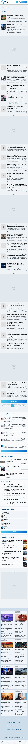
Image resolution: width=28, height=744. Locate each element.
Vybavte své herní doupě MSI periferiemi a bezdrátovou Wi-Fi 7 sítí (17, 225)
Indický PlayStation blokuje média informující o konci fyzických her (20, 656)
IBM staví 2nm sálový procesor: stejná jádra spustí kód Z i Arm (6, 660)
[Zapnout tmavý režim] (20, 2)
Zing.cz (3, 549)
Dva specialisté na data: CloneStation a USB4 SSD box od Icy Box (17, 67)
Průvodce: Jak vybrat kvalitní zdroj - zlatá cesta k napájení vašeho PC (17, 146)
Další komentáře (14, 451)
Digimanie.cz (4, 560)
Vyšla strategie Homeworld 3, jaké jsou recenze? (16, 392)
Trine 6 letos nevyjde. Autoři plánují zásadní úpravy (21, 636)
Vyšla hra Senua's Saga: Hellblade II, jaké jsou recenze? (17, 383)
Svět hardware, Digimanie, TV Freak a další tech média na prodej (17, 344)
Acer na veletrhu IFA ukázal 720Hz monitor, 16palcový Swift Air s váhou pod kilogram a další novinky (17, 334)
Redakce (8, 170)
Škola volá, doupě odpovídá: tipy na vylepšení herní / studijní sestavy (7, 687)
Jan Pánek (9, 191)
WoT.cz (3, 554)
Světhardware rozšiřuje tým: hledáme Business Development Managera (15, 265)
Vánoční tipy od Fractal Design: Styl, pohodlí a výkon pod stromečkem (17, 254)
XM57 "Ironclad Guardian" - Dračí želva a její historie (20, 682)
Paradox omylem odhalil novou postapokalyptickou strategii (9, 546)
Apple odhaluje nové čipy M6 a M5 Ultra (6, 655)
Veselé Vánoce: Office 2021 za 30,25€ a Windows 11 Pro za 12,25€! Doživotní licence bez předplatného (17, 245)
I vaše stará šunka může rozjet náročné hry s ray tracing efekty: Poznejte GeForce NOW (16, 324)
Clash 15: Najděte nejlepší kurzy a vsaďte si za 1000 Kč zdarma (16, 234)
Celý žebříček (14, 531)
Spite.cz (3, 566)
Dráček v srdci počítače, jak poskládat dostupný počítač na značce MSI (15, 305)
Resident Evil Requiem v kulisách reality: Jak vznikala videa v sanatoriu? (16, 175)
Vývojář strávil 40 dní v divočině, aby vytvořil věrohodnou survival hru (20, 662)
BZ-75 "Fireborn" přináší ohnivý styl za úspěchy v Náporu (11, 552)
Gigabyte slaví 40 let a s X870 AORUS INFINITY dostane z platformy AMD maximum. (17, 26)
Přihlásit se (24, 2)
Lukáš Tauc (9, 103)
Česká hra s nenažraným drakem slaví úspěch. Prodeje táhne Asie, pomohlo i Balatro (20, 623)
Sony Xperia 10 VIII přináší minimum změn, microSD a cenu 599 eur (11, 558)
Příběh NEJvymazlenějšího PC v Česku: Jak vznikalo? (15, 107)
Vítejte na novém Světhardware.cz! (16, 314)
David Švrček (9, 112)
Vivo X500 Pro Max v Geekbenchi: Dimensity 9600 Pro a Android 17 (21, 708)
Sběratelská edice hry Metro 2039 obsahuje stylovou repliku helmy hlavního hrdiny (19, 630)
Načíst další (14, 401)
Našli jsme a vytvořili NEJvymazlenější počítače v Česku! (16, 155)
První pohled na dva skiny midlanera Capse (6, 682)
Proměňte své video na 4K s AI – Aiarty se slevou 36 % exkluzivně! (16, 16)
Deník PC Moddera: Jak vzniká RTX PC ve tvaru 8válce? (16, 165)
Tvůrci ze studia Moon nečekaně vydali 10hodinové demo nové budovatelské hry (7, 623)
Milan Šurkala (10, 319)
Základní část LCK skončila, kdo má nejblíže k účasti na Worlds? (7, 677)
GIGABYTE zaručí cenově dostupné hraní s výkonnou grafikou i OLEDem (17, 76)
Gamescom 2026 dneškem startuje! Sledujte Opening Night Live (6, 630)
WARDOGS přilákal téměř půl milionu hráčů (7, 707)
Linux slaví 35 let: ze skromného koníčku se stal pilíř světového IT (12, 541)
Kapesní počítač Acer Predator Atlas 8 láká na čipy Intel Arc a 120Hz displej (17, 97)
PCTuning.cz (4, 543)
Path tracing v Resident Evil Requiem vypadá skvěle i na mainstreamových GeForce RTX (17, 186)
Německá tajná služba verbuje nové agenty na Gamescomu (11, 563)
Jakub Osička (9, 152)
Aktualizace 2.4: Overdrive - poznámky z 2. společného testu (21, 687)
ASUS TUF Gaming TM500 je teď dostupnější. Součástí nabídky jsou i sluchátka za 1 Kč (16, 87)
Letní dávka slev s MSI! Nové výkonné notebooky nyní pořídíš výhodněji (7, 635)
